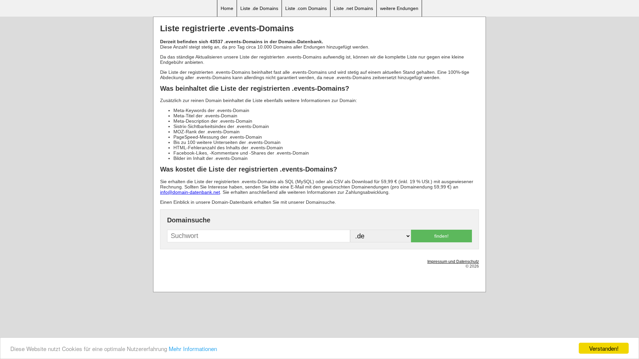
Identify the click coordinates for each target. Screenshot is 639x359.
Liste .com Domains (306, 8)
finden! (441, 236)
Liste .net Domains (353, 8)
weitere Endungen (399, 8)
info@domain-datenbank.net (190, 192)
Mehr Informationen (193, 348)
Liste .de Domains (259, 8)
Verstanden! (604, 348)
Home (227, 8)
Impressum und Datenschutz (453, 261)
